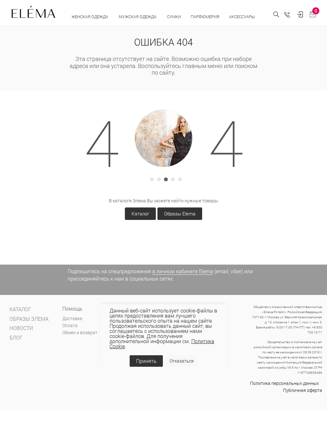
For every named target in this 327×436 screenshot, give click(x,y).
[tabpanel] (163, 138)
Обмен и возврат (79, 332)
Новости (21, 328)
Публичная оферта (302, 390)
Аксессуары (242, 16)
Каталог (140, 213)
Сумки (174, 16)
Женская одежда (90, 16)
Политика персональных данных (284, 383)
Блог (16, 337)
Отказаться (182, 361)
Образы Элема (29, 318)
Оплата (70, 325)
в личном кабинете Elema (182, 271)
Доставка (72, 318)
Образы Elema (179, 213)
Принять (146, 360)
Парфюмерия (205, 16)
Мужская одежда (138, 16)
